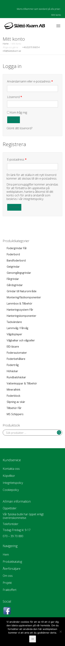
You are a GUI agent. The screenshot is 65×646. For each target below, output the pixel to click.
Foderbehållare (16, 359)
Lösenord (22, 97)
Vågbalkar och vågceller (21, 340)
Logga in (13, 119)
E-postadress (24, 159)
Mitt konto (56, 14)
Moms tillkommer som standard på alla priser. (39, 8)
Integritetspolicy (13, 483)
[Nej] (60, 631)
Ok (32, 639)
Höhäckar (12, 371)
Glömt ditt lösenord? (19, 128)
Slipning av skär (16, 402)
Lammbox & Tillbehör (19, 303)
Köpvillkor (9, 476)
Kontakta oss (11, 469)
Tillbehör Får (14, 408)
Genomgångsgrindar (19, 272)
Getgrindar (13, 266)
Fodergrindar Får (17, 248)
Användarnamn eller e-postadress (32, 81)
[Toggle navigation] (58, 26)
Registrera (14, 207)
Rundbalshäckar (16, 377)
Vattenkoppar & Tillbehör (22, 383)
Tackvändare (14, 322)
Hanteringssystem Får (20, 309)
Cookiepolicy (11, 490)
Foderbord (13, 254)
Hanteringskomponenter (21, 315)
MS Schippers (15, 414)
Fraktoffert (9, 590)
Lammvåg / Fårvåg (17, 328)
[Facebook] (6, 3)
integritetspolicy (33, 199)
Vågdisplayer (14, 334)
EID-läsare (13, 346)
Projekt (7, 583)
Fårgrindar (13, 279)
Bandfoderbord (16, 260)
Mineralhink (13, 389)
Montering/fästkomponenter (24, 297)
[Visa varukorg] (49, 25)
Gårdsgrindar (15, 285)
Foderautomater (17, 352)
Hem (6, 555)
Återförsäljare (11, 569)
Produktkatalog (12, 562)
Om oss (8, 576)
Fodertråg (13, 365)
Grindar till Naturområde (21, 291)
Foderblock (13, 395)
